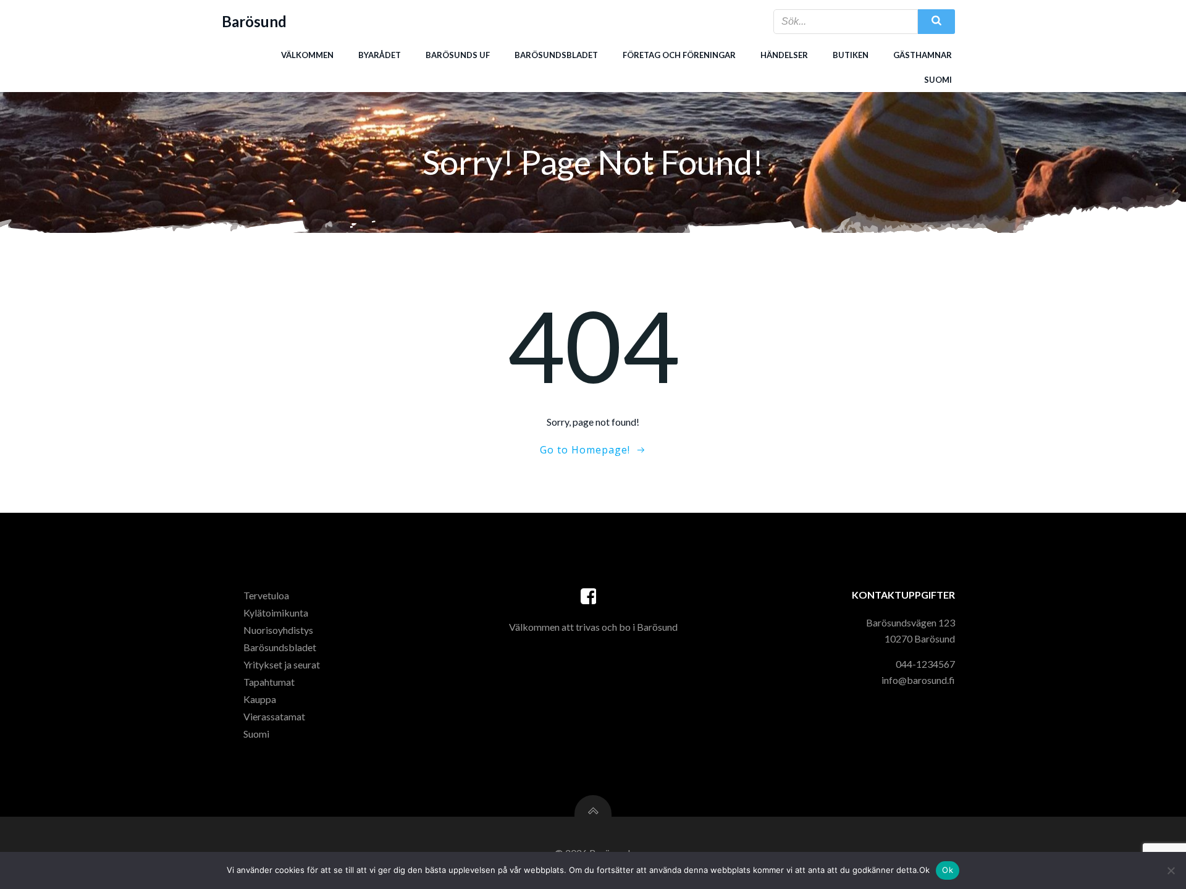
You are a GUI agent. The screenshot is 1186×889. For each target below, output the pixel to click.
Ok (947, 870)
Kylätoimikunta (275, 612)
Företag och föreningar (679, 55)
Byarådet (379, 55)
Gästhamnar (922, 55)
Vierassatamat (274, 716)
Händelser (784, 55)
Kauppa (259, 699)
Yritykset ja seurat (281, 664)
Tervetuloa (266, 595)
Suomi (938, 80)
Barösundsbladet (556, 55)
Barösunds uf (458, 55)
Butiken (850, 55)
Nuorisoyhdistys (278, 630)
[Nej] (1170, 870)
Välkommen (307, 55)
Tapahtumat (269, 682)
